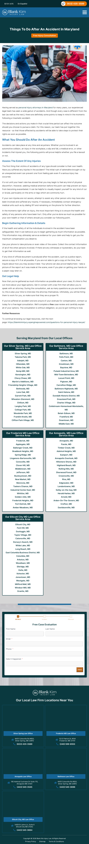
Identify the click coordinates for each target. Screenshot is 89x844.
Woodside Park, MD (23, 413)
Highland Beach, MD (66, 465)
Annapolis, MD (66, 441)
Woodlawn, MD (23, 563)
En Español (22, 4)
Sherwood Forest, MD (66, 472)
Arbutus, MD (23, 559)
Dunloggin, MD (23, 531)
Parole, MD (66, 444)
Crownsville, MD (66, 476)
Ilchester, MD (23, 573)
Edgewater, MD (66, 483)
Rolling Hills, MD (66, 469)
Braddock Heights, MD (22, 451)
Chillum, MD (22, 403)
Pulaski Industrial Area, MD (66, 371)
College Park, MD (23, 410)
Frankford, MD (66, 417)
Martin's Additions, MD (23, 381)
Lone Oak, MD (22, 392)
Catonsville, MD (22, 538)
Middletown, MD (22, 469)
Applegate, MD (23, 444)
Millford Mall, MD (23, 584)
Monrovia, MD (22, 483)
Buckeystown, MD (22, 476)
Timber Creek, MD (66, 448)
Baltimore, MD (66, 353)
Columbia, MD (22, 556)
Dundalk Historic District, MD (66, 396)
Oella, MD (22, 570)
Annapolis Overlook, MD (66, 458)
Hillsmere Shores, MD (66, 462)
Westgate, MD (22, 580)
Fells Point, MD (66, 357)
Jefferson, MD (23, 472)
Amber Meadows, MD (23, 507)
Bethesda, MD (22, 389)
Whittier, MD (23, 493)
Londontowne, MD (66, 486)
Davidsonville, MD (66, 507)
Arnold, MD (66, 497)
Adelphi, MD (23, 360)
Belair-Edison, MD (66, 413)
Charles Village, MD (66, 403)
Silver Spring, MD (23, 353)
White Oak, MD (23, 367)
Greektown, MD (66, 364)
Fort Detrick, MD (22, 504)
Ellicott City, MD (22, 524)
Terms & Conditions (56, 841)
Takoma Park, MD (23, 357)
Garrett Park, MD (23, 396)
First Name (10, 629)
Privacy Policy (30, 841)
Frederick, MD (22, 441)
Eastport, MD (66, 455)
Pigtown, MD (66, 381)
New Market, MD (22, 479)
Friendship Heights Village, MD (22, 385)
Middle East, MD (66, 424)
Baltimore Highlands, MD (66, 389)
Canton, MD (66, 360)
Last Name (50, 629)
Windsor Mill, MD (23, 588)
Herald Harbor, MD (66, 493)
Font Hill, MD (23, 528)
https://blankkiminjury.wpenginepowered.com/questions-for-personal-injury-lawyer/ (46, 322)
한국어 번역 (8, 4)
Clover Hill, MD (23, 465)
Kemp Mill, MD (22, 371)
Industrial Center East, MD (23, 490)
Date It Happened (13, 659)
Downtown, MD (66, 420)
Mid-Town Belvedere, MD (66, 374)
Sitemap (42, 841)
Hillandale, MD (23, 364)
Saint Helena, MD (66, 392)
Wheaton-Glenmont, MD (22, 399)
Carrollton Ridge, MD (66, 385)
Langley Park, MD (23, 406)
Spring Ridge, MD (23, 455)
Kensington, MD (22, 374)
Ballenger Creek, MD (22, 448)
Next (80, 670)
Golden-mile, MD (23, 497)
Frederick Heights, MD (22, 500)
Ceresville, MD (23, 462)
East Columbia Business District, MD (23, 552)
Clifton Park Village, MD (23, 420)
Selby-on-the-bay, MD (66, 490)
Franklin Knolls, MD (23, 417)
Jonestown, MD (23, 577)
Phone (9, 649)
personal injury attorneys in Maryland (35, 107)
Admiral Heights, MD (66, 451)
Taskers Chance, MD (22, 486)
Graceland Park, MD (66, 399)
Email (8, 639)
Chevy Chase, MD (23, 378)
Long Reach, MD (22, 549)
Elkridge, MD (23, 566)
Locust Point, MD (66, 378)
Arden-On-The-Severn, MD (66, 500)
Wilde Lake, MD (23, 545)
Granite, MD (22, 591)
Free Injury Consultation (44, 35)
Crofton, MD (66, 504)
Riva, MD (66, 479)
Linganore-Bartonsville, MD (23, 458)
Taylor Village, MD (22, 535)
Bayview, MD (66, 367)
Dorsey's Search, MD (23, 542)
